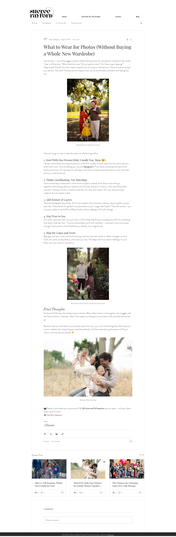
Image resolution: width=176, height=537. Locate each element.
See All (141, 455)
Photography (46, 23)
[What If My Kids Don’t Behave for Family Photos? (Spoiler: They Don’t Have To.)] (88, 469)
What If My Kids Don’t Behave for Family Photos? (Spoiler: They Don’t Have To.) (88, 484)
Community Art (61, 23)
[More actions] (130, 39)
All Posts (34, 23)
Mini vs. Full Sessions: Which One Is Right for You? (48, 484)
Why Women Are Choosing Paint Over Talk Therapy (125, 484)
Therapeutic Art (76, 23)
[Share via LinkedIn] (56, 434)
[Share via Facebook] (45, 434)
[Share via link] (62, 434)
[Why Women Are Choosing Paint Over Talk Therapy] (127, 469)
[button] (141, 23)
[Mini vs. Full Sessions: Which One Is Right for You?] (49, 469)
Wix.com (111, 535)
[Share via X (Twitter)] (51, 434)
